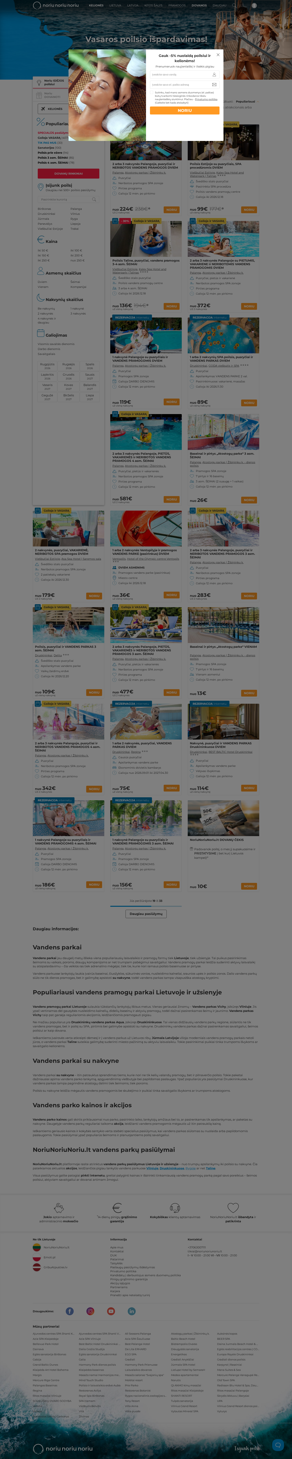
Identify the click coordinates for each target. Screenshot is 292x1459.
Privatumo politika (206, 99)
